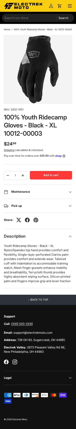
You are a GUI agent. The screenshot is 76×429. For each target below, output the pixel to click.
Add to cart (50, 175)
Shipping (9, 150)
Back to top (39, 299)
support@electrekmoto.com (32, 332)
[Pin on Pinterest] (36, 220)
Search (63, 18)
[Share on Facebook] (27, 220)
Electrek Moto (19, 419)
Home (7, 29)
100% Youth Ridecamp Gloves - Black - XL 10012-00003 (43, 29)
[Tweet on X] (18, 220)
